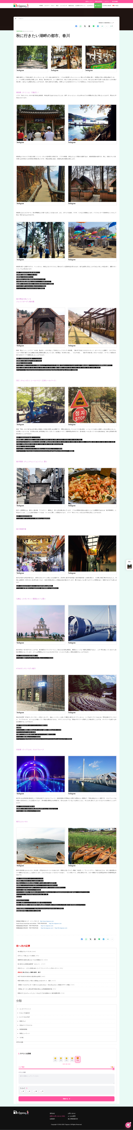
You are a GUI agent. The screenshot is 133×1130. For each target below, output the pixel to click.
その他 (21, 1037)
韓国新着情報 (23, 1029)
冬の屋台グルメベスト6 (24, 951)
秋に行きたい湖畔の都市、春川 (32, 972)
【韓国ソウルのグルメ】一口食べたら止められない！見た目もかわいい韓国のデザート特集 (44, 985)
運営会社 (52, 1113)
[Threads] (89, 26)
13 (36, 1091)
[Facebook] (76, 26)
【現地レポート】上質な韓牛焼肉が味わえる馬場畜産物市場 (35, 989)
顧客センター (89, 1)
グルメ (52, 5)
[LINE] (93, 26)
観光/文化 (71, 5)
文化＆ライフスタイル (26, 1025)
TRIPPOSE (19, 31)
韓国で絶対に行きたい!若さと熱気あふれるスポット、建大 (34, 980)
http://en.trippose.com (55, 923)
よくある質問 (71, 1116)
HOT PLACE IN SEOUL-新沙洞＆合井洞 (29, 976)
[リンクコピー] (102, 26)
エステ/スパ (90, 5)
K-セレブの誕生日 (25, 1013)
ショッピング (63, 5)
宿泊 (57, 5)
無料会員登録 (98, 1)
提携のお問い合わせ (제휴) (57, 1116)
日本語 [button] (116, 1)
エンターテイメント (25, 1009)
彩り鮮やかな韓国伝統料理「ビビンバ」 (29, 964)
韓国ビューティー (25, 1033)
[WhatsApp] (80, 26)
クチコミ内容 (22, 1072)
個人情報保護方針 (73, 1119)
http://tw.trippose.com (47, 928)
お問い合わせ (71, 1113)
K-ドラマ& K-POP (25, 1017)
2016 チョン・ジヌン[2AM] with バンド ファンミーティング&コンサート (38, 968)
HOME (41, 5)
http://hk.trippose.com (61, 928)
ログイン (107, 1)
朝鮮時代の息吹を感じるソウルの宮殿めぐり (30, 960)
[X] (85, 26)
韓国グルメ (23, 1021)
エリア (46, 5)
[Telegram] (98, 26)
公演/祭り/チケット (80, 5)
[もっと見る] (106, 26)
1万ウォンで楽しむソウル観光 (26, 955)
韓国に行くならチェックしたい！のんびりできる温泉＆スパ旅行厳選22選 (39, 993)
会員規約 (52, 1119)
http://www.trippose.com (47, 921)
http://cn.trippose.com (47, 925)
